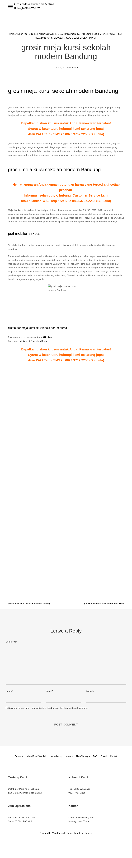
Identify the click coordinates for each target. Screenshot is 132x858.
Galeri (104, 756)
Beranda (19, 756)
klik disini (47, 337)
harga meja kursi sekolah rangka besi (33, 34)
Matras (69, 756)
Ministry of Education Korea (33, 341)
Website (90, 691)
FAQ (95, 756)
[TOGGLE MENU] (10, 6)
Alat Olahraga (83, 756)
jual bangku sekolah (71, 34)
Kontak (113, 756)
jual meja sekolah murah (81, 38)
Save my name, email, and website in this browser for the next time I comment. (48, 708)
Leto (76, 833)
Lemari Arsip (56, 756)
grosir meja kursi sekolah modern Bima (104, 603)
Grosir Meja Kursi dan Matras (34, 4)
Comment (11, 641)
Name (9, 691)
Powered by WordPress (52, 833)
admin (74, 67)
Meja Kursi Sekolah (36, 756)
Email (49, 691)
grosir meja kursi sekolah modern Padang (29, 603)
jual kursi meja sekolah (101, 34)
